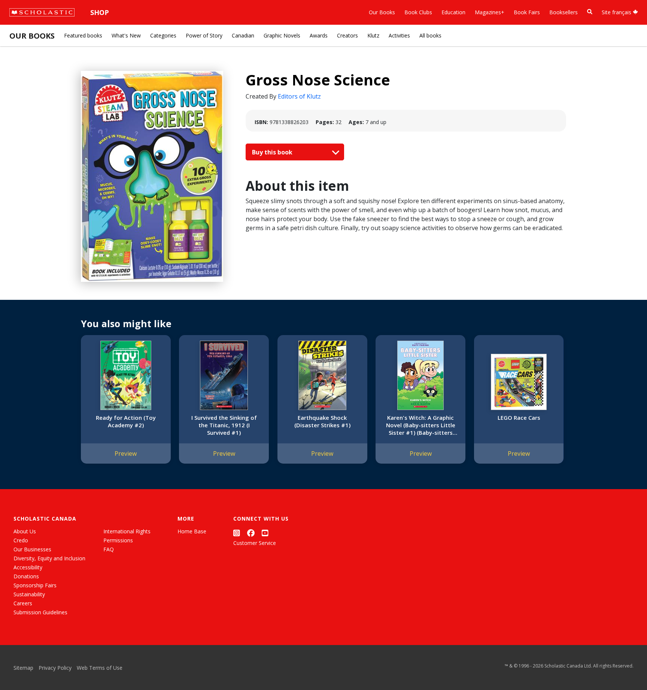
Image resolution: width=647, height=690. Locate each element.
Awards (319, 35)
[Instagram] (236, 533)
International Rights (127, 531)
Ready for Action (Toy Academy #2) (126, 421)
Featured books (83, 35)
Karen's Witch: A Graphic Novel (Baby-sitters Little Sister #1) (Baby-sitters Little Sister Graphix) (420, 425)
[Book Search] (589, 12)
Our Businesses (32, 549)
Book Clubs (418, 12)
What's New (126, 35)
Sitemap (23, 667)
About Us (24, 531)
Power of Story (204, 35)
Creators (347, 35)
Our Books (382, 12)
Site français (617, 12)
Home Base (191, 531)
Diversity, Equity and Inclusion (49, 558)
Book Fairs (527, 12)
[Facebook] (251, 533)
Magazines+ (489, 12)
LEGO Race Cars (519, 417)
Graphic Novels (282, 35)
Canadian (243, 35)
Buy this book (273, 152)
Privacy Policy (55, 667)
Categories (163, 35)
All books (430, 35)
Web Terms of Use (99, 667)
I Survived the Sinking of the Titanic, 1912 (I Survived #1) (224, 425)
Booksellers (563, 12)
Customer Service (254, 542)
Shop (99, 12)
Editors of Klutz (299, 96)
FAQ (108, 549)
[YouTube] (265, 533)
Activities (399, 35)
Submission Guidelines (40, 612)
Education (453, 12)
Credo (20, 540)
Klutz (373, 35)
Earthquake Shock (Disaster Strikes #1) (322, 421)
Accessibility (27, 567)
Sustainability (29, 594)
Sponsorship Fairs (35, 585)
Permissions (118, 540)
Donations (26, 576)
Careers (22, 603)
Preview (126, 453)
